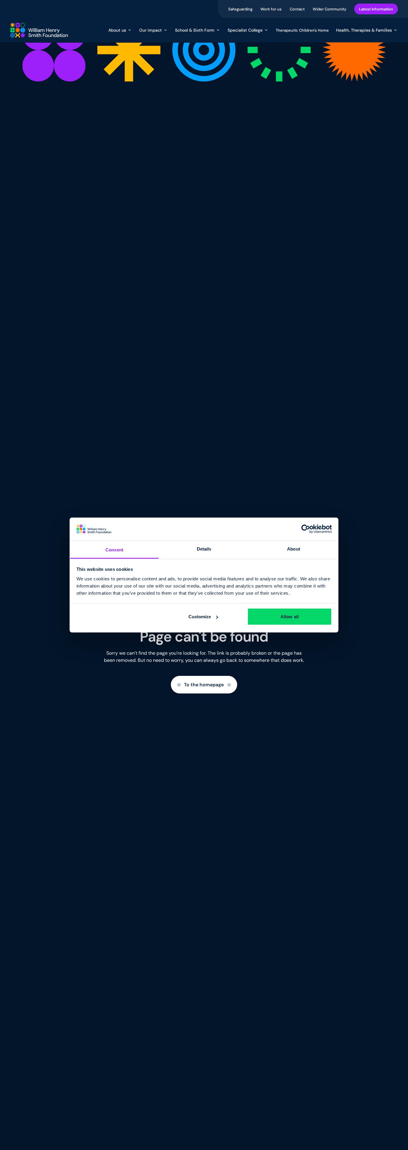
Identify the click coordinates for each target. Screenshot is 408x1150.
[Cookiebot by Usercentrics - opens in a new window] (306, 529)
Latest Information (376, 9)
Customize (199, 616)
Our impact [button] (150, 30)
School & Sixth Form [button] (194, 30)
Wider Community (330, 9)
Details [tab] (204, 548)
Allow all (289, 616)
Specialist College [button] (245, 30)
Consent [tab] (114, 549)
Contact (298, 9)
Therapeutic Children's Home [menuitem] (302, 30)
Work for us (271, 9)
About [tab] (293, 548)
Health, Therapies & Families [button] (364, 30)
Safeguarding (240, 9)
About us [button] (117, 30)
